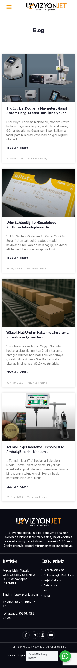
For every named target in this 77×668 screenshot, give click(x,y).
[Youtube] (51, 635)
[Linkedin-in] (34, 635)
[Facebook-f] (26, 635)
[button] (9, 7)
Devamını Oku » (17, 148)
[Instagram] (42, 635)
